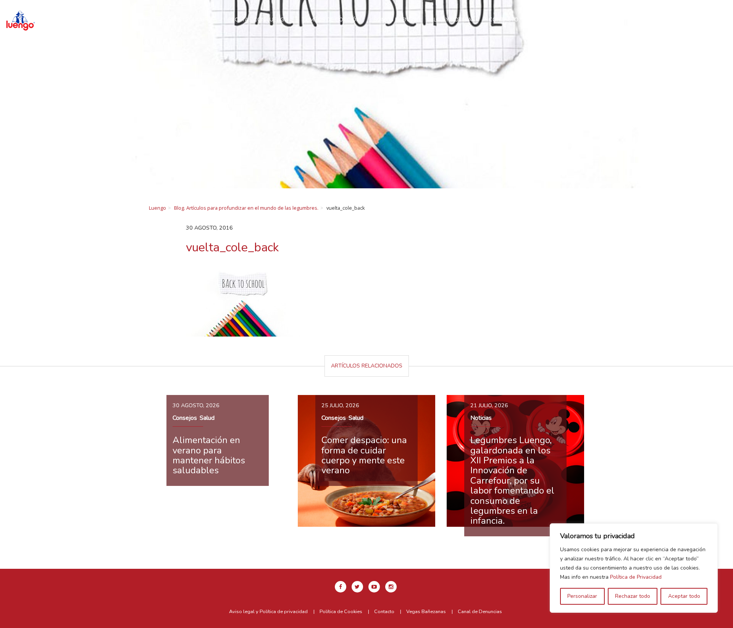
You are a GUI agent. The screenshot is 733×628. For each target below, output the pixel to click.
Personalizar (582, 596)
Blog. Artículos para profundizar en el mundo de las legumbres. (246, 207)
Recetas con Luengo (258, 19)
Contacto (503, 19)
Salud (207, 418)
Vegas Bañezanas (426, 611)
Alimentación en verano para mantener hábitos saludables (209, 455)
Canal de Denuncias (480, 611)
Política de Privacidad (636, 577)
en (661, 16)
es (679, 16)
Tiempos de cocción (331, 19)
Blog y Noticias (452, 19)
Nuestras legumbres (184, 19)
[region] (634, 568)
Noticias (481, 418)
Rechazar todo (632, 596)
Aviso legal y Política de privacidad (268, 611)
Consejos (185, 418)
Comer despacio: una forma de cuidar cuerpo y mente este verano (364, 455)
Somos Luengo (395, 19)
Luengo (157, 207)
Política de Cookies (341, 611)
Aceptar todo (684, 596)
